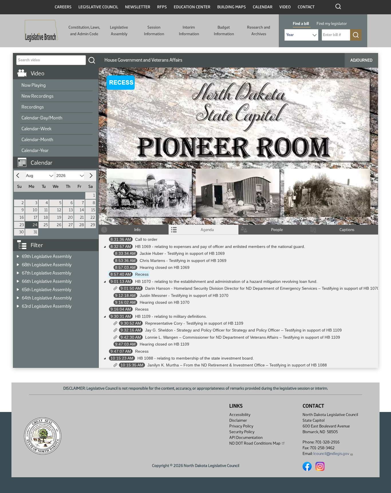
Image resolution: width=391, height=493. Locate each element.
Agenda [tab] (207, 229)
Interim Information (189, 30)
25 (46, 224)
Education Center (192, 7)
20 (70, 217)
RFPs (162, 7)
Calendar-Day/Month (41, 118)
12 (59, 210)
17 (35, 217)
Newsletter (137, 7)
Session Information (154, 30)
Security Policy (241, 431)
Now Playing (33, 85)
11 (46, 210)
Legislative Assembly (119, 30)
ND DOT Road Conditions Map (255, 443)
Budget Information (224, 30)
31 (35, 232)
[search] (91, 60)
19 (59, 217)
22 (92, 217)
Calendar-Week (36, 128)
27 (70, 224)
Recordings (32, 107)
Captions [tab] (346, 229)
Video (285, 7)
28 (81, 224)
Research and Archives (258, 30)
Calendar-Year (35, 150)
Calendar (262, 7)
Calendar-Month (37, 139)
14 (82, 210)
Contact (306, 7)
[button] (57, 160)
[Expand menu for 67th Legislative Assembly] (18, 271)
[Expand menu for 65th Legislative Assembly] (18, 288)
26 (59, 224)
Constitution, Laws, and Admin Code (84, 30)
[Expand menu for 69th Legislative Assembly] (18, 255)
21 (82, 217)
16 (22, 217)
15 (93, 210)
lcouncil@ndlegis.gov (331, 453)
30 (21, 232)
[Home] (41, 30)
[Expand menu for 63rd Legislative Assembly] (18, 304)
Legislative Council (98, 7)
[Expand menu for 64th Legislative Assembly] (18, 296)
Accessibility (239, 414)
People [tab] (277, 229)
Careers (63, 7)
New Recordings (37, 96)
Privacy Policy (241, 426)
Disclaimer (238, 420)
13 (71, 210)
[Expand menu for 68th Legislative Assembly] (18, 263)
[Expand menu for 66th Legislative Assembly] (18, 279)
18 (46, 217)
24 (35, 224)
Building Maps (231, 7)
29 (92, 224)
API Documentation (245, 437)
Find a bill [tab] (301, 23)
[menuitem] (56, 85)
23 (21, 224)
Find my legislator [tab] (332, 23)
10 (35, 210)
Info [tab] (137, 229)
